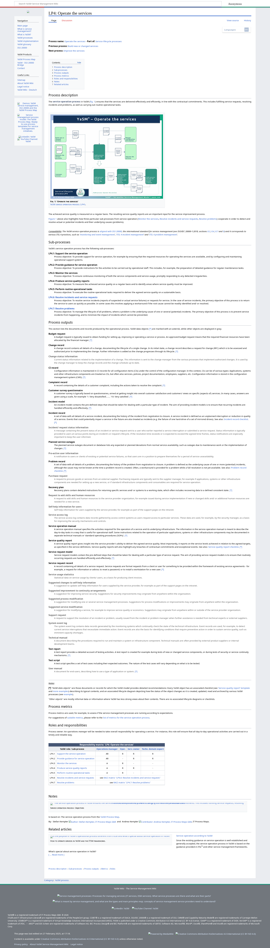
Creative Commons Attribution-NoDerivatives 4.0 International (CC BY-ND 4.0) (80, 938)
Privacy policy (21, 944)
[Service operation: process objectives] (148, 803)
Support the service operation (71, 753)
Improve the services (74, 50)
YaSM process (62, 880)
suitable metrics (75, 717)
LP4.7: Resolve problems (62, 308)
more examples (60, 691)
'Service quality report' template (234, 688)
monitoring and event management (97, 234)
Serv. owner (134, 749)
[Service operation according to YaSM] (110, 836)
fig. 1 (92, 101)
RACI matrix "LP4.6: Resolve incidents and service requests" (132, 777)
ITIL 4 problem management (163, 234)
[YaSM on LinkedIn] (27, 136)
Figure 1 (53, 218)
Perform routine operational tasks (73, 772)
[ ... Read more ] (56, 854)
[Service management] (134, 900)
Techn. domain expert (153, 749)
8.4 (212, 231)
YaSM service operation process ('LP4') (67, 204)
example (68, 694)
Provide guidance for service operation (75, 758)
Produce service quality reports (72, 768)
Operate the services (75, 41)
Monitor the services (148, 218)
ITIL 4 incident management (130, 234)
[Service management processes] (134, 894)
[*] (150, 328)
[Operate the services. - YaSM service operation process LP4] (107, 156)
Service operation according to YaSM (194, 835)
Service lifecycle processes (108, 41)
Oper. (123, 749)
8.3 (208, 231)
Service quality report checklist (223, 546)
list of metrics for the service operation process (126, 717)
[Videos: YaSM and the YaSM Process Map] (28, 106)
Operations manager (107, 749)
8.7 (216, 231)
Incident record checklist (236, 419)
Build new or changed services (83, 46)
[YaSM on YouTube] (28, 140)
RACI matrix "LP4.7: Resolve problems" (132, 782)
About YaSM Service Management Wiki (49, 944)
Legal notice (77, 944)
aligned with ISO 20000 (111, 231)
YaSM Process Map (109, 816)
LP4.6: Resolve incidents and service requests (73, 297)
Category (48, 880)
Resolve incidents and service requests (179, 218)
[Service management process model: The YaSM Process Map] (28, 123)
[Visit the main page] (28, 11)
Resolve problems (208, 218)
